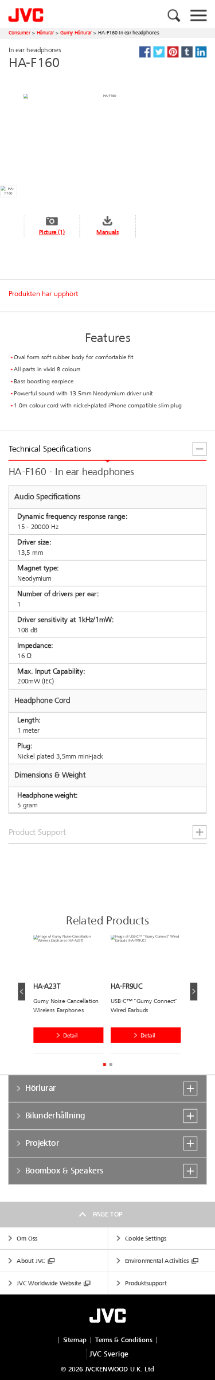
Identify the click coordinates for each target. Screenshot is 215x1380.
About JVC (31, 1261)
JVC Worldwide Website (49, 1283)
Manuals (107, 232)
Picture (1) (52, 232)
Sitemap (75, 1340)
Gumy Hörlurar (76, 33)
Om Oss (27, 1238)
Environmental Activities (157, 1261)
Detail (70, 1035)
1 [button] (104, 1064)
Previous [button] (21, 992)
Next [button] (193, 992)
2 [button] (110, 1064)
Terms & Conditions (123, 1340)
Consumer (19, 33)
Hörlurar (45, 33)
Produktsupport (146, 1283)
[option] (72, 996)
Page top (107, 1214)
